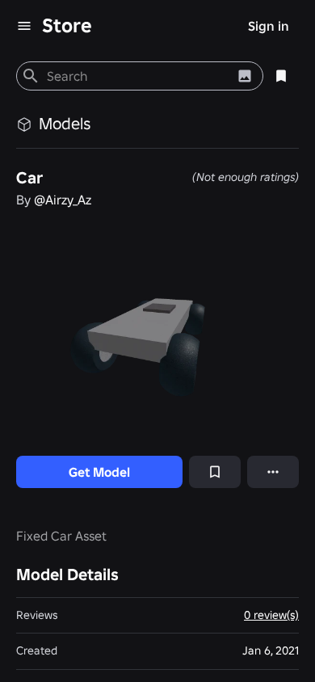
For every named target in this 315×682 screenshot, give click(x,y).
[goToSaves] (281, 76)
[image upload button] (244, 76)
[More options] (273, 472)
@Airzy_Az (62, 200)
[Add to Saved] (215, 472)
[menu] (24, 25)
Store (67, 25)
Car (29, 177)
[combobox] (136, 76)
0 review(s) (271, 615)
